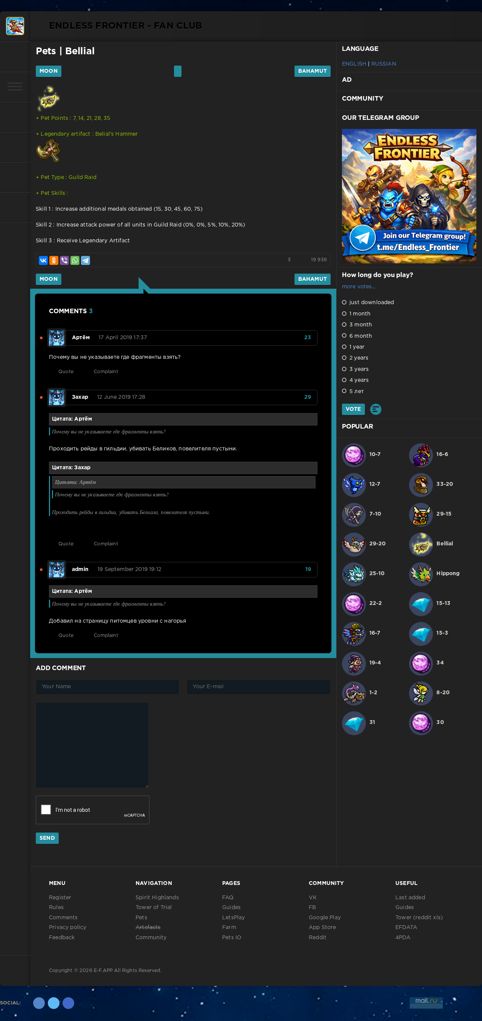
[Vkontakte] (39, 1003)
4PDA (402, 937)
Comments (63, 917)
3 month (360, 325)
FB (312, 907)
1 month (359, 314)
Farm (229, 927)
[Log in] (15, 56)
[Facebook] (68, 1003)
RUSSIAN (383, 64)
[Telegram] (85, 260)
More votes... (358, 287)
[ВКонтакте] (43, 260)
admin (80, 569)
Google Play (325, 917)
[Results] (375, 409)
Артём (81, 337)
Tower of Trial (154, 907)
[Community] (15, 147)
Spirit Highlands (157, 897)
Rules (56, 907)
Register (60, 897)
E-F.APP (103, 971)
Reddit (317, 937)
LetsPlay (233, 917)
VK (313, 897)
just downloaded (371, 302)
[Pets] (15, 117)
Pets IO (231, 937)
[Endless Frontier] (15, 26)
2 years (358, 358)
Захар (80, 397)
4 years (358, 380)
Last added (410, 897)
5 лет (356, 391)
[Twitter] (53, 1003)
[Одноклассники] (53, 260)
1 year (356, 347)
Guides (231, 907)
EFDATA (406, 927)
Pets (46, 51)
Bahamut (312, 71)
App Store (322, 927)
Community (151, 937)
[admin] (56, 565)
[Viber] (64, 260)
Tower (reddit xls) (419, 917)
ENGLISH (354, 64)
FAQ (228, 897)
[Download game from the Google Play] (15, 177)
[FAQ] (15, 207)
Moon (49, 71)
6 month (360, 336)
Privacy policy (67, 927)
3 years (358, 369)
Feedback (62, 937)
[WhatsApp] (74, 260)
